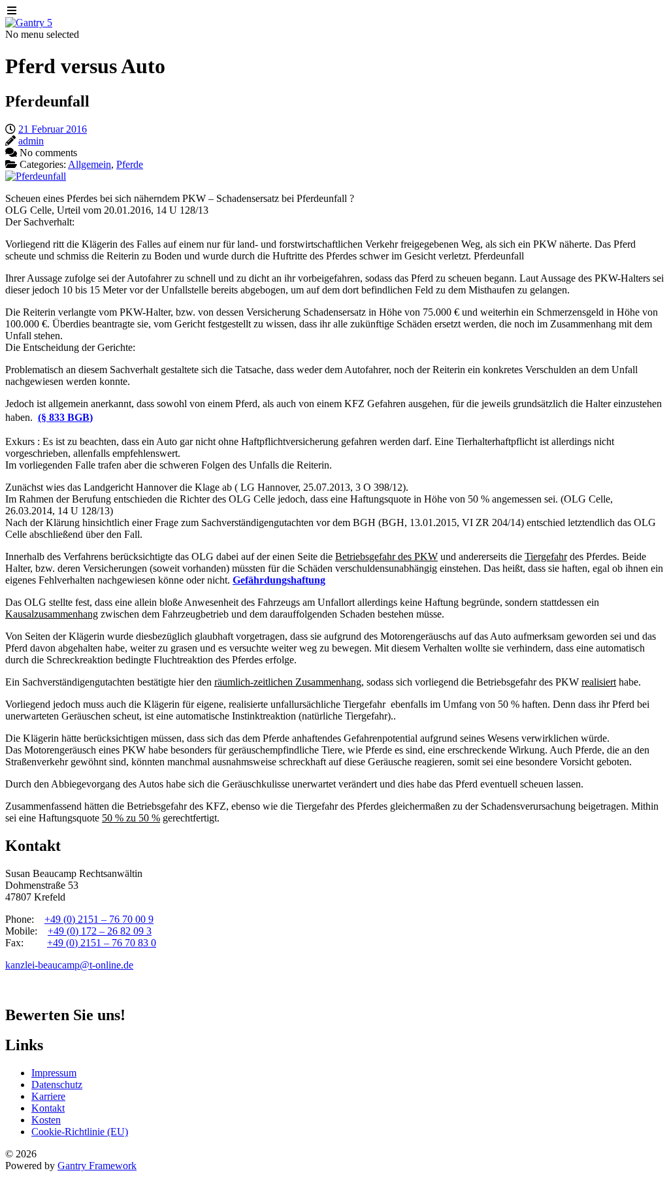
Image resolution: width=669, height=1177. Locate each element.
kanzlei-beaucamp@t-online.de (69, 964)
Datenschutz (56, 1084)
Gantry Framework (97, 1165)
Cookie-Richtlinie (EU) (79, 1131)
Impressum (53, 1072)
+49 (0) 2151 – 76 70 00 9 (99, 919)
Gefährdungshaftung (279, 580)
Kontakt (48, 1108)
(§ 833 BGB (64, 417)
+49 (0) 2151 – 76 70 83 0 (101, 942)
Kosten (46, 1119)
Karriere (48, 1096)
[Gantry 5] (28, 22)
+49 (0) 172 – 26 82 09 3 (100, 931)
